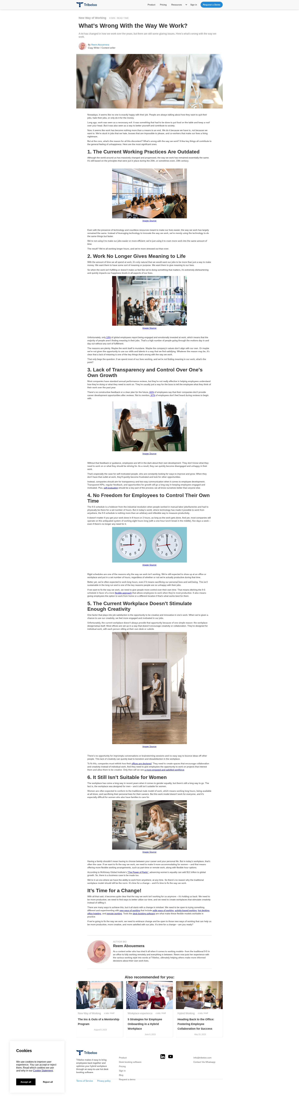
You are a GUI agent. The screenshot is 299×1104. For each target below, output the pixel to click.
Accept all (26, 1082)
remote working (114, 913)
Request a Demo (211, 4)
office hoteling (94, 913)
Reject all (48, 1082)
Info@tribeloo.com (202, 1057)
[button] (179, 4)
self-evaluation (111, 488)
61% (151, 392)
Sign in (193, 4)
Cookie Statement (43, 1070)
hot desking (203, 910)
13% (108, 337)
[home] (86, 3)
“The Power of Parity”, (138, 872)
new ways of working (130, 910)
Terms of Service (85, 1081)
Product (151, 4)
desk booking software (144, 913)
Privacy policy (104, 1081)
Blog (121, 1075)
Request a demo (127, 1079)
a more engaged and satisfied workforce (164, 770)
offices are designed (142, 763)
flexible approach (123, 593)
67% (152, 395)
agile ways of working (163, 910)
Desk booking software (130, 1062)
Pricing (163, 4)
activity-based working (186, 910)
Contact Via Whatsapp (204, 1062)
